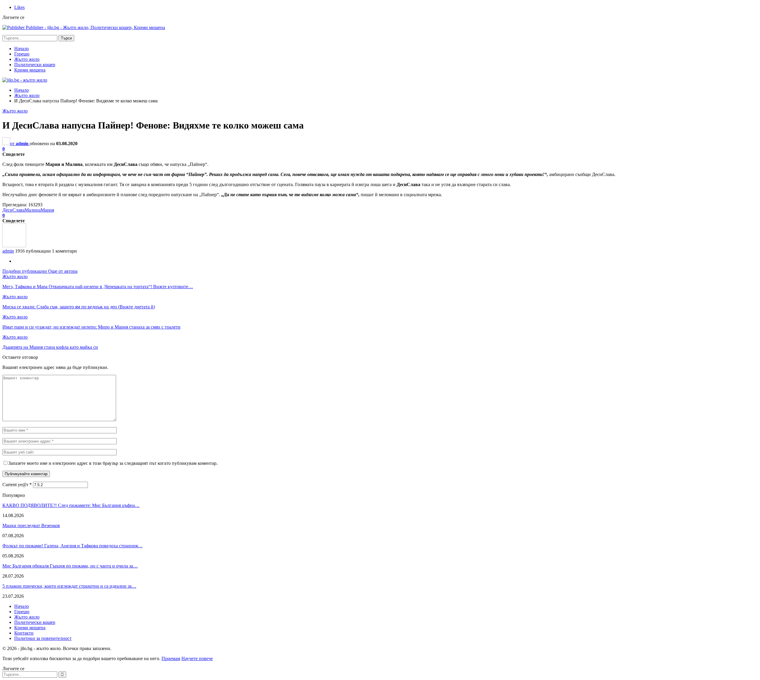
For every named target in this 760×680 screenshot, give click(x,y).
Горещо (21, 53)
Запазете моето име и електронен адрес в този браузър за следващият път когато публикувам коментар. (113, 463)
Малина (33, 210)
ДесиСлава (13, 210)
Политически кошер (34, 64)
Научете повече (197, 658)
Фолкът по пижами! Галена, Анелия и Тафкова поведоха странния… (72, 545)
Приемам (171, 658)
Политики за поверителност (43, 638)
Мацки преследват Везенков (31, 525)
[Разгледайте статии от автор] (14, 245)
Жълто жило (26, 59)
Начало (21, 48)
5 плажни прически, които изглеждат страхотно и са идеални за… (69, 586)
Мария (47, 210)
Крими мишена (29, 69)
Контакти (24, 632)
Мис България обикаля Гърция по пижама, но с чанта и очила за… (70, 565)
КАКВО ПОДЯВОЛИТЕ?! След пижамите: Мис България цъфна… (71, 505)
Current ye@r (17, 484)
